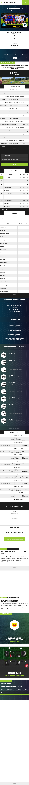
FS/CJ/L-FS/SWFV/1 (14, 314)
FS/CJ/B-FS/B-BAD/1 (14, 309)
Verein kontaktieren (14, 539)
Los (14, 164)
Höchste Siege (14, 432)
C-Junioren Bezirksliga (14, 32)
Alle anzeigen (14, 428)
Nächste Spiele (14, 86)
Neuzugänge (27, 213)
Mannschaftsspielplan (2, 86)
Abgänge (2, 213)
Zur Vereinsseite (14, 10)
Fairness (2, 170)
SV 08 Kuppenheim (14, 506)
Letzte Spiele (27, 86)
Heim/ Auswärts (27, 170)
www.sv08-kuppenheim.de (14, 532)
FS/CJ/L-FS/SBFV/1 (14, 311)
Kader (14, 213)
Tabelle (15, 170)
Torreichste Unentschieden (27, 432)
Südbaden (17, 6)
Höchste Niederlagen (2, 432)
